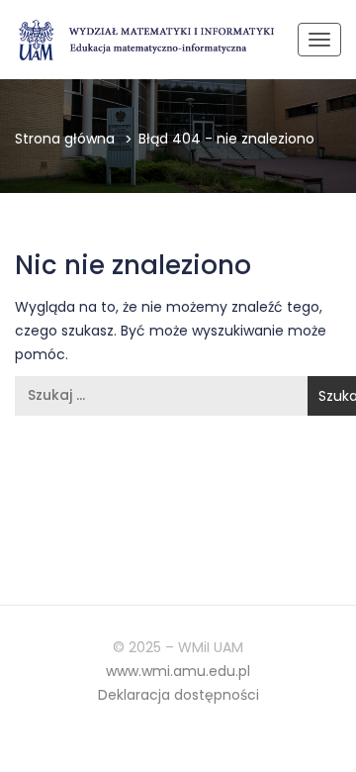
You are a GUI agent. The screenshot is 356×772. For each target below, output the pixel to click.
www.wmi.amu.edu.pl (178, 671)
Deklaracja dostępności (178, 695)
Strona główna (65, 138)
